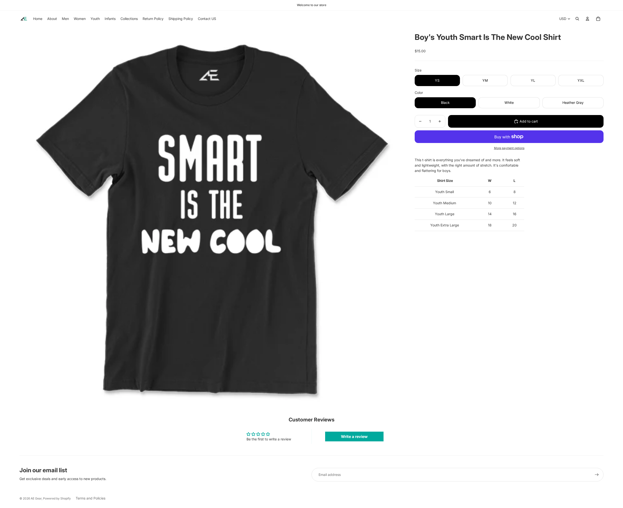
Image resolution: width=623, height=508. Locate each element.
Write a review (354, 436)
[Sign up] (596, 474)
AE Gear (36, 498)
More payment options (509, 148)
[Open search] (577, 18)
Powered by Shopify (57, 498)
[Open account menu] (587, 18)
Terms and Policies (90, 498)
